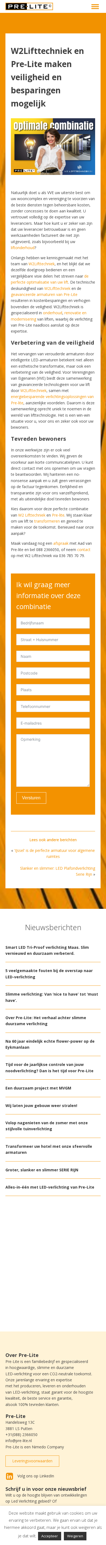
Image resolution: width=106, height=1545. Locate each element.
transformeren (47, 521)
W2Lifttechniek (42, 263)
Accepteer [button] (49, 1536)
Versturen (31, 797)
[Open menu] (95, 6)
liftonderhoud (23, 247)
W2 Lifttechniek (31, 515)
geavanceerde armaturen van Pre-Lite (44, 294)
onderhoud (52, 312)
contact (84, 549)
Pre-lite (58, 515)
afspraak (60, 543)
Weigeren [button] (75, 1536)
